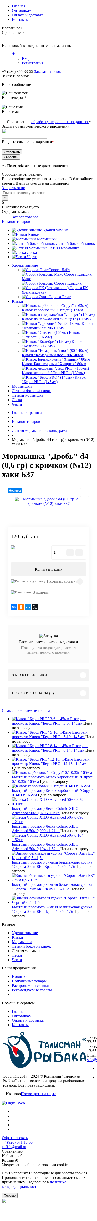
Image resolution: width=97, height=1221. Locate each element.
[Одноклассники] (21, 607)
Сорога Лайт (59, 270)
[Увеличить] (48, 501)
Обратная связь (15, 1138)
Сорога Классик (68, 283)
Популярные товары (29, 981)
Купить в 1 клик (48, 569)
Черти (32, 257)
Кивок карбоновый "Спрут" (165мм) (53, 310)
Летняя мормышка (64, 248)
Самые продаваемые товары (26, 710)
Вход (26, 58)
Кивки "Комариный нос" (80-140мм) (53, 355)
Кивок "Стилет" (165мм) (51, 334)
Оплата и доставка (28, 15)
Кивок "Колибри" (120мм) (52, 343)
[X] (35, 607)
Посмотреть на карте (38, 1094)
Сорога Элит (60, 297)
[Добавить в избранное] (84, 492)
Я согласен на (49, 122)
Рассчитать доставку (62, 581)
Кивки (33, 234)
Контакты (20, 19)
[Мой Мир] (28, 607)
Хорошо (10, 1195)
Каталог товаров (24, 217)
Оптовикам (21, 10)
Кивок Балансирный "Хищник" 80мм (54, 364)
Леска (32, 252)
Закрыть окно (13, 188)
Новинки (20, 976)
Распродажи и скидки (30, 985)
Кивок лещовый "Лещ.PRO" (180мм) (53, 373)
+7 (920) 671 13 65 (17, 1142)
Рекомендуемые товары (32, 990)
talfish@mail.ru (14, 1147)
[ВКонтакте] (14, 607)
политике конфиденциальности (34, 1184)
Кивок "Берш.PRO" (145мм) (54, 379)
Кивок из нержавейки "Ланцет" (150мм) (56, 319)
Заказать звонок (47, 71)
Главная (18, 6)
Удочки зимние (56, 230)
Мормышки (47, 239)
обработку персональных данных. (60, 122)
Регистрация (32, 63)
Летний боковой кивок (75, 243)
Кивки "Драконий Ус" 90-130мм (57, 325)
